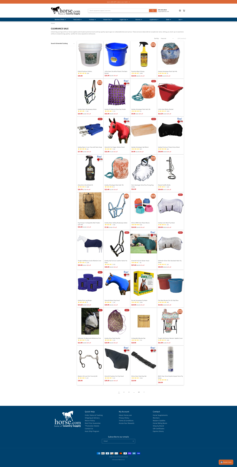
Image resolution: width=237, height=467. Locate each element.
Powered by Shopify (123, 456)
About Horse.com (125, 415)
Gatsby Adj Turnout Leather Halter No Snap (116, 261)
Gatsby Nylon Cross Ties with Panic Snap (90, 147)
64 (139, 392)
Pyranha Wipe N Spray (137, 71)
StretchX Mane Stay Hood (112, 300)
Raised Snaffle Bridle (164, 185)
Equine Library (158, 431)
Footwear (91, 20)
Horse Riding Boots (160, 423)
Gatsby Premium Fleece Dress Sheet (169, 147)
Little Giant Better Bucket (165, 109)
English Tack (123, 20)
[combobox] (122, 11)
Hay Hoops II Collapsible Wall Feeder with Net (89, 223)
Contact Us (89, 428)
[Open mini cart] (184, 11)
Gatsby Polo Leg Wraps (85, 300)
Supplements (153, 20)
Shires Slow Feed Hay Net (138, 376)
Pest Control (76, 20)
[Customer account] (180, 11)
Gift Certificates (158, 428)
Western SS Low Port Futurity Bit (87, 376)
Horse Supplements (160, 415)
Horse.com (115, 456)
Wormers (137, 20)
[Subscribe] (133, 441)
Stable (167, 20)
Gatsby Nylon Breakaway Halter (87, 109)
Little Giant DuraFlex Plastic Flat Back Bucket (116, 72)
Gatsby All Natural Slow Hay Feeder (115, 109)
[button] (63, 43)
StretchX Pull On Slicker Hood (140, 260)
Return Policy (90, 420)
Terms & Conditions (126, 420)
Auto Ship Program (92, 431)
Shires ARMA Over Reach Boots (140, 223)
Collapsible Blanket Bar (138, 338)
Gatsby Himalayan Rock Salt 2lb (140, 109)
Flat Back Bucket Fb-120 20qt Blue (168, 300)
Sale (179, 20)
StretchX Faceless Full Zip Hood (114, 376)
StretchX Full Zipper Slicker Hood (115, 147)
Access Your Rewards (126, 423)
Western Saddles (159, 420)
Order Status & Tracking (94, 415)
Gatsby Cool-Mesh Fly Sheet (166, 223)
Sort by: (156, 38)
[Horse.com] (66, 10)
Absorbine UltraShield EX (85, 185)
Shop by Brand (158, 426)
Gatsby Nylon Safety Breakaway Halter (116, 223)
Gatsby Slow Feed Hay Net (112, 338)
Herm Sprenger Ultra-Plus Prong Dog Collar (142, 186)
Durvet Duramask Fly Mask (139, 300)
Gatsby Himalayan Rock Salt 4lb (167, 71)
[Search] (153, 10)
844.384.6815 (162, 10)
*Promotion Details (92, 426)
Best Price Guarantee (93, 423)
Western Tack (106, 20)
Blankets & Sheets (59, 20)
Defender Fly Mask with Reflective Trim (89, 338)
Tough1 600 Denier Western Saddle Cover (170, 338)
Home (53, 23)
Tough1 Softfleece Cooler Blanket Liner (89, 260)
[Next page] (144, 392)
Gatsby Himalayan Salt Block (139, 147)
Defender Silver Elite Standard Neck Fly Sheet (169, 261)
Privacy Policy (124, 418)
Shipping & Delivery (92, 418)
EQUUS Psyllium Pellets (85, 71)
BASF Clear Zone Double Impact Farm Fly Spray (170, 377)
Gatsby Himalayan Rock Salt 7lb (114, 185)
